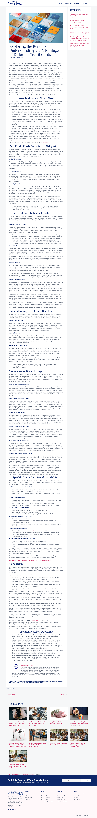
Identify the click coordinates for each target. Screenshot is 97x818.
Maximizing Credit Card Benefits (36, 682)
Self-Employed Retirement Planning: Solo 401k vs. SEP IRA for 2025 (37, 723)
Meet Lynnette (68, 3)
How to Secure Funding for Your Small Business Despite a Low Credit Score (79, 723)
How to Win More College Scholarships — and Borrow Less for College (79, 27)
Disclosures (10, 688)
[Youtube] (13, 809)
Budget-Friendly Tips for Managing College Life (57, 722)
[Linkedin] (17, 809)
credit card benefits (43, 681)
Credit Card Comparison (53, 681)
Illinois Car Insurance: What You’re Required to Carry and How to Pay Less (79, 16)
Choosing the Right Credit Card (32, 681)
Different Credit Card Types (22, 682)
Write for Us (76, 3)
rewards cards (34, 531)
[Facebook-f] (8, 809)
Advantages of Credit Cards (18, 681)
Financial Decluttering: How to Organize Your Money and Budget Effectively (18, 723)
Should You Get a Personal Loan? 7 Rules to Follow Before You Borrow (79, 33)
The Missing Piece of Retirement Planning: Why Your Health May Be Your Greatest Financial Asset (79, 38)
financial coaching (35, 620)
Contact (85, 3)
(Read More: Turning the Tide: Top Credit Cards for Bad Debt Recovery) (30, 560)
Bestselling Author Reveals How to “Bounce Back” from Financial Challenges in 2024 (17, 744)
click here (46, 142)
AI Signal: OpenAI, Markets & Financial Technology (77, 21)
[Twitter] (10, 809)
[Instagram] (15, 809)
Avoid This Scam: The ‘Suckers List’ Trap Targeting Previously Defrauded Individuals (79, 45)
